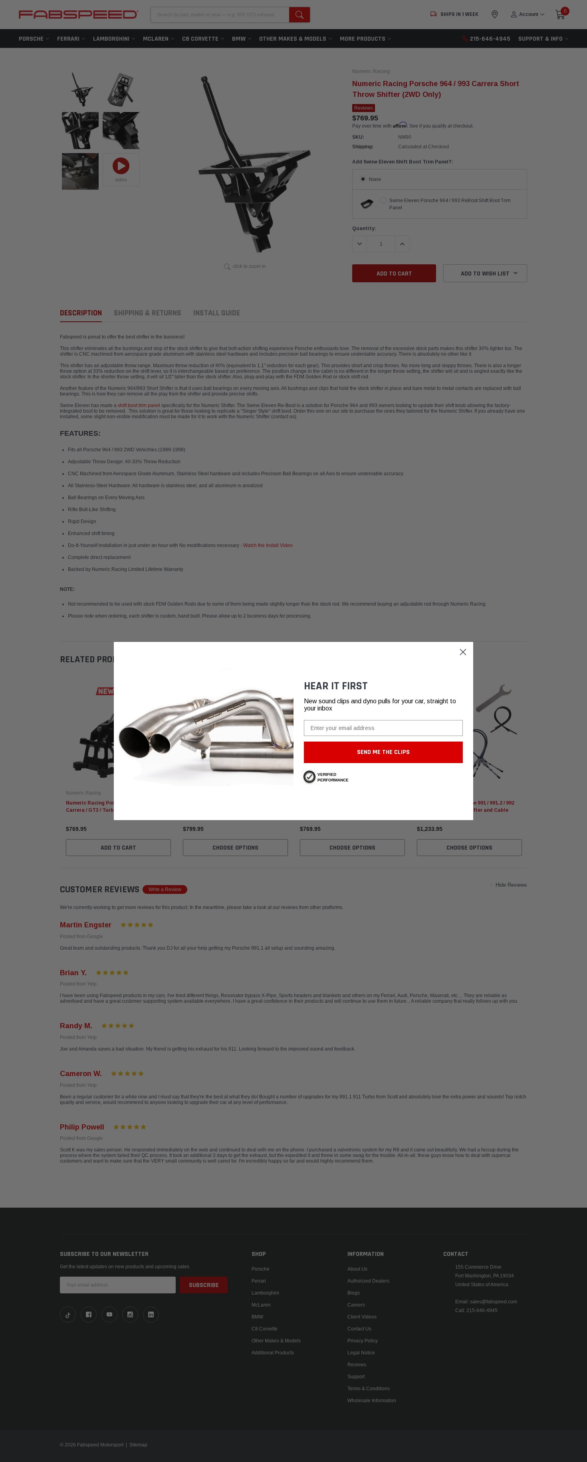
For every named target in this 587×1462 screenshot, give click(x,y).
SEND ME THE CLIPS (383, 752)
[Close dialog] (463, 652)
